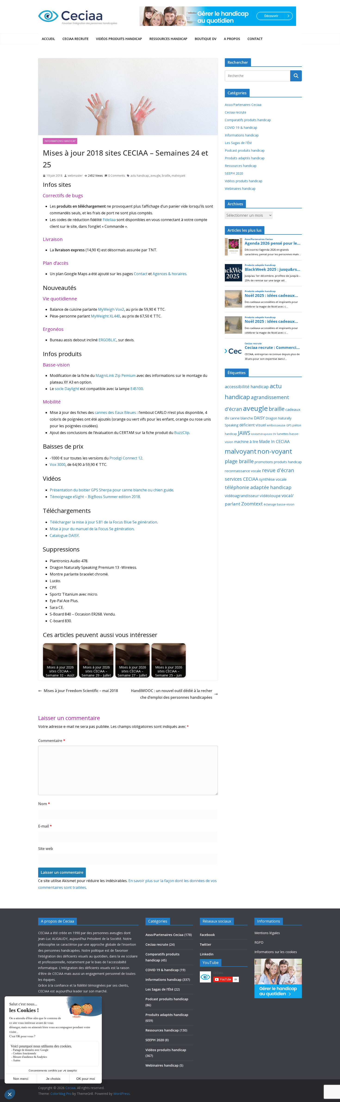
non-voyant (274, 451)
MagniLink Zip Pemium (116, 375)
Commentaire (51, 740)
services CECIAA (241, 479)
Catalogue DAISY (64, 535)
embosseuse (276, 425)
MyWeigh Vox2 (111, 309)
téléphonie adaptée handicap (258, 487)
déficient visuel (252, 425)
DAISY (259, 418)
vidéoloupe (270, 495)
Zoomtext (252, 503)
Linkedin (206, 954)
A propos (232, 39)
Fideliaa (109, 219)
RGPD (258, 942)
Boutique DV (205, 39)
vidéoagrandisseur (242, 495)
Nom (44, 803)
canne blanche (241, 418)
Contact (255, 39)
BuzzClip (181, 432)
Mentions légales (267, 933)
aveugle (155, 176)
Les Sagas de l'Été (238, 143)
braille (166, 176)
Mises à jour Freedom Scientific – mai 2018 (81, 690)
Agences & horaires (169, 273)
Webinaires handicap (240, 188)
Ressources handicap (168, 39)
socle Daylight (67, 388)
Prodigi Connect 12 (125, 458)
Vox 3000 (57, 464)
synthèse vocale (273, 479)
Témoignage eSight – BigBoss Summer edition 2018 (95, 496)
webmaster (75, 176)
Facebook (207, 935)
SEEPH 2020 (234, 173)
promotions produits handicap (278, 461)
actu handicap (139, 176)
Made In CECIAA (274, 441)
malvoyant (178, 176)
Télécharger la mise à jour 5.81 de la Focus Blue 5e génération (103, 522)
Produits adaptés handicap (245, 158)
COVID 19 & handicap (241, 127)
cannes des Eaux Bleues (115, 412)
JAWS (244, 433)
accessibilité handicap (247, 386)
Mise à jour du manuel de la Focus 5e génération (92, 528)
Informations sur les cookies (275, 952)
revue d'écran (278, 470)
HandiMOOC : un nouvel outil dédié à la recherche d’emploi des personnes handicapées (171, 694)
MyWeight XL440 (105, 316)
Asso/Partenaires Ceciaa (243, 104)
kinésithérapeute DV (263, 434)
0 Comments (116, 176)
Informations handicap (60, 141)
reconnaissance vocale (243, 470)
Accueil (48, 39)
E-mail (45, 826)
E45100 (136, 388)
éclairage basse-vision (279, 504)
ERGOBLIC (107, 339)
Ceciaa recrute (75, 39)
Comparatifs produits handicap (248, 120)
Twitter (205, 944)
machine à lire (246, 441)
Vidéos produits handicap (119, 39)
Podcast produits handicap (245, 150)
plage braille (239, 461)
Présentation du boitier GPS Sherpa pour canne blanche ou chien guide (111, 490)
